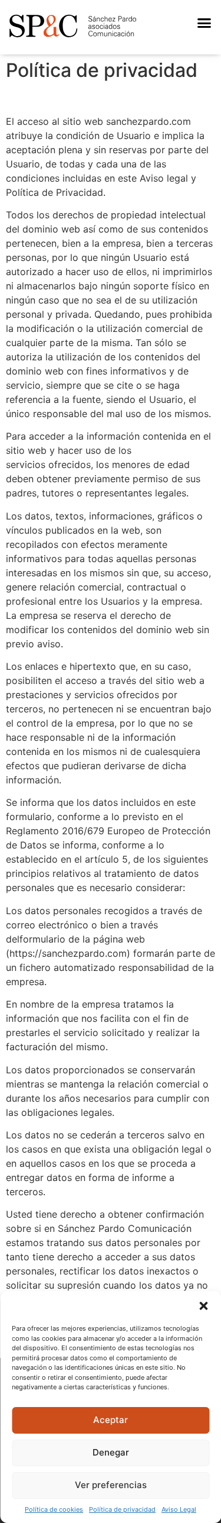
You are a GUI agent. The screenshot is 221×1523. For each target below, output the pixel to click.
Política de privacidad (122, 1509)
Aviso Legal (178, 1509)
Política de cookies (54, 1509)
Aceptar (110, 1419)
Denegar (111, 1452)
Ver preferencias (111, 1484)
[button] (203, 1306)
